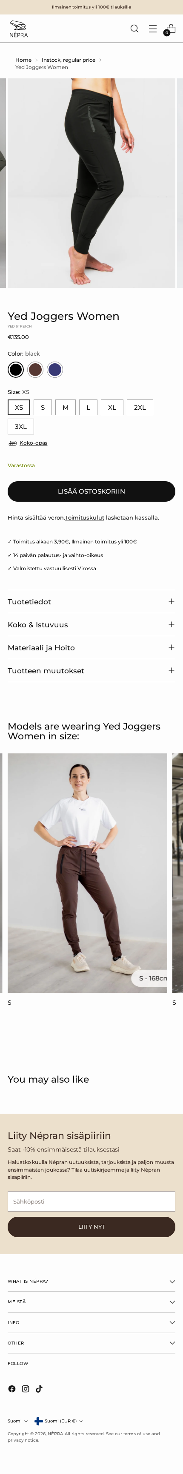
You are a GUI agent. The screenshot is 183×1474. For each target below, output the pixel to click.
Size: (18, 391)
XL (112, 407)
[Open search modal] (134, 28)
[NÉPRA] (18, 28)
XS (19, 407)
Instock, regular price (68, 60)
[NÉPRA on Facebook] (13, 1390)
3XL (21, 426)
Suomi (15, 1421)
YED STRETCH (20, 326)
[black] (16, 370)
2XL (140, 407)
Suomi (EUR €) (61, 1421)
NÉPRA (55, 1434)
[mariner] (55, 370)
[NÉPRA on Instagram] (26, 1390)
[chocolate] (35, 370)
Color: (24, 353)
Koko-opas (33, 443)
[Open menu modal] (152, 28)
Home (23, 60)
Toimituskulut (84, 517)
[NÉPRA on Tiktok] (40, 1390)
